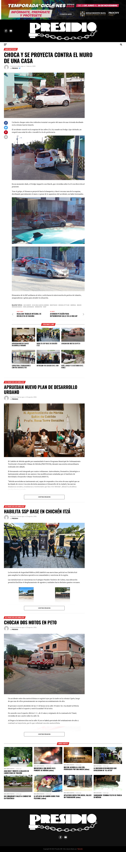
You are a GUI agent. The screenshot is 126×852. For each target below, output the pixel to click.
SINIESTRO (39, 307)
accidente (27, 305)
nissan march (17, 307)
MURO (79, 305)
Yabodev (80, 849)
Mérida (73, 305)
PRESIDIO (15, 68)
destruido (54, 305)
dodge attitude (64, 305)
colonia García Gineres (41, 305)
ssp (45, 307)
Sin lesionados (29, 307)
